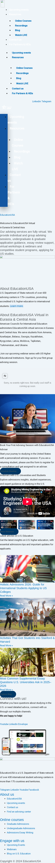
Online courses (12, 820)
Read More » (6, 595)
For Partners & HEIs (20, 44)
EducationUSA (7, 215)
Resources (15, 14)
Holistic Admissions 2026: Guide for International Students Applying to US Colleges (23, 588)
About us (7, 794)
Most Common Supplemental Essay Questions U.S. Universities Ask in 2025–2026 (25, 682)
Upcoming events (19, 9)
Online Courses (24, 67)
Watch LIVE (21, 35)
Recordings (22, 73)
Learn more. (16, 306)
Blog (18, 78)
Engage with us (12, 841)
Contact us (15, 39)
